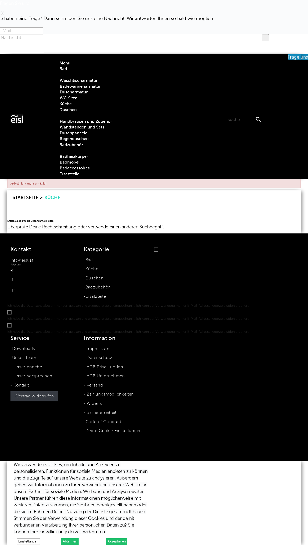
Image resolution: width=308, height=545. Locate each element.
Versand (94, 385)
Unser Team (24, 357)
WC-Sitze (68, 98)
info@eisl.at (21, 260)
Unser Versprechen (32, 376)
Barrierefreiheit (100, 412)
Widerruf (94, 403)
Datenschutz (98, 357)
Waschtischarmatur (79, 80)
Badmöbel (69, 162)
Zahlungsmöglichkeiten (109, 394)
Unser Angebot (28, 367)
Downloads (23, 348)
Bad (89, 260)
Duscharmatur (74, 92)
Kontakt (20, 385)
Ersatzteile (95, 296)
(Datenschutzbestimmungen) (273, 306)
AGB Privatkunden (104, 367)
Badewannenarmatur (80, 86)
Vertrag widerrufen (35, 396)
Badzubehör (97, 287)
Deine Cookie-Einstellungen (113, 430)
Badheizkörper (74, 156)
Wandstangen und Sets (82, 127)
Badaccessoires (75, 168)
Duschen (94, 278)
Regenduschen (74, 138)
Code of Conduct (103, 421)
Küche (91, 269)
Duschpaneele (73, 133)
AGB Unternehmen (105, 376)
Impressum (97, 348)
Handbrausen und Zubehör (86, 121)
